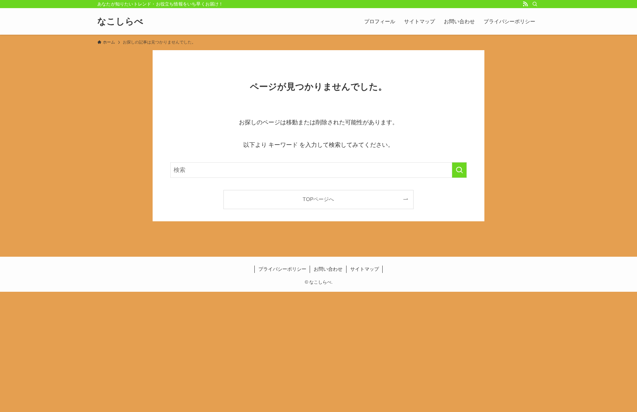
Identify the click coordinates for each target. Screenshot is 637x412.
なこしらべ (120, 21)
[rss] (525, 4)
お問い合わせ (328, 269)
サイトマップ (364, 269)
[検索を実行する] (459, 170)
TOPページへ (318, 199)
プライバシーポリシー (282, 269)
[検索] (535, 4)
